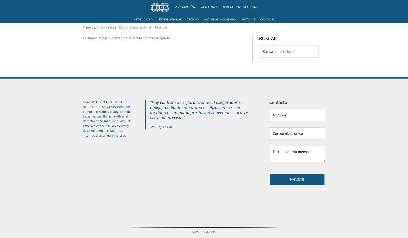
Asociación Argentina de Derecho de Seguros (216, 7)
